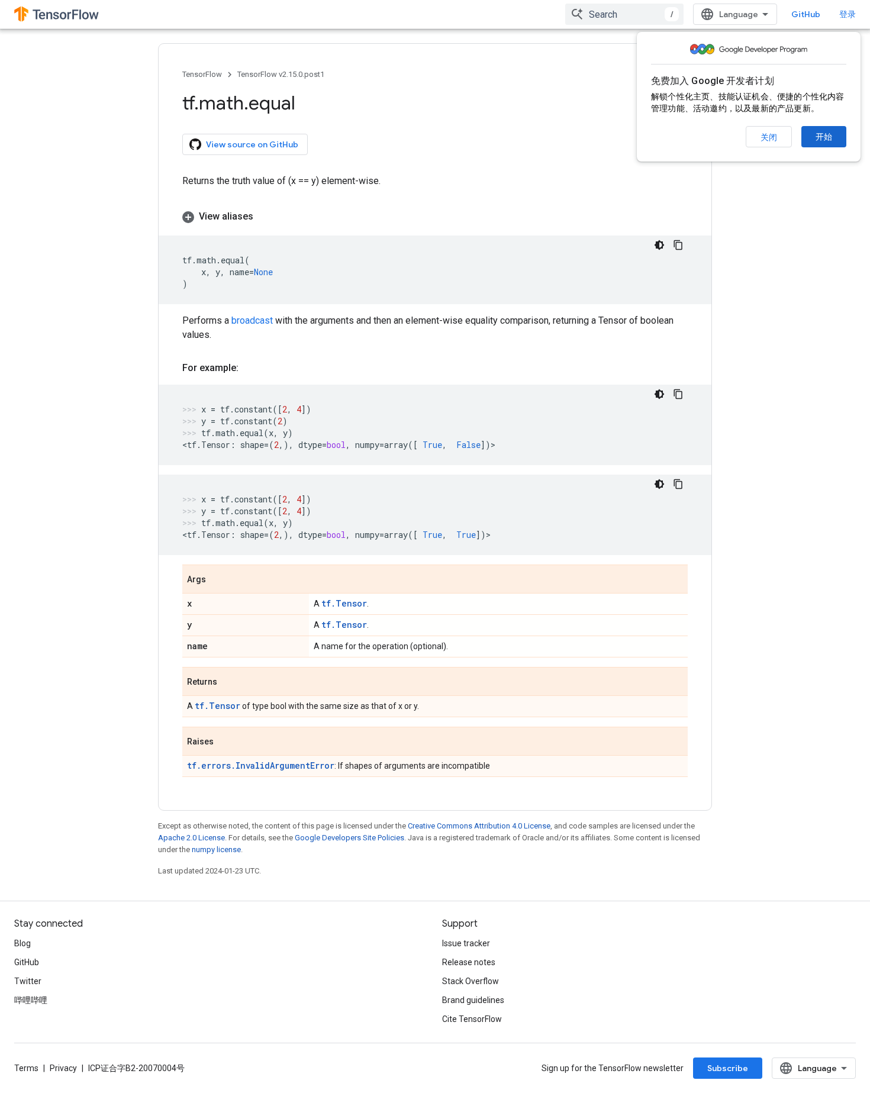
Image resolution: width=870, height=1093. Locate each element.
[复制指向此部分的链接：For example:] (250, 368)
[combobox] (624, 14)
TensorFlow (202, 74)
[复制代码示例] (678, 245)
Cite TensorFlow (472, 1019)
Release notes (468, 962)
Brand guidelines (473, 1000)
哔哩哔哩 (30, 1000)
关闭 (769, 137)
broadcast (252, 320)
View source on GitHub (252, 144)
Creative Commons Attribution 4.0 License (479, 825)
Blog (22, 943)
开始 (824, 136)
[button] (435, 216)
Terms (26, 1068)
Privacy (63, 1068)
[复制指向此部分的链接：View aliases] (265, 216)
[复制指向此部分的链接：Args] (218, 580)
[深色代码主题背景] (659, 245)
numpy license (216, 849)
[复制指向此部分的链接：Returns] (229, 682)
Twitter (27, 981)
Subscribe (727, 1068)
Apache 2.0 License (191, 837)
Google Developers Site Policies (349, 837)
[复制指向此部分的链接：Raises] (225, 742)
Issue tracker (466, 943)
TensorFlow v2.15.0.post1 (280, 74)
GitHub (805, 14)
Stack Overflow (470, 981)
